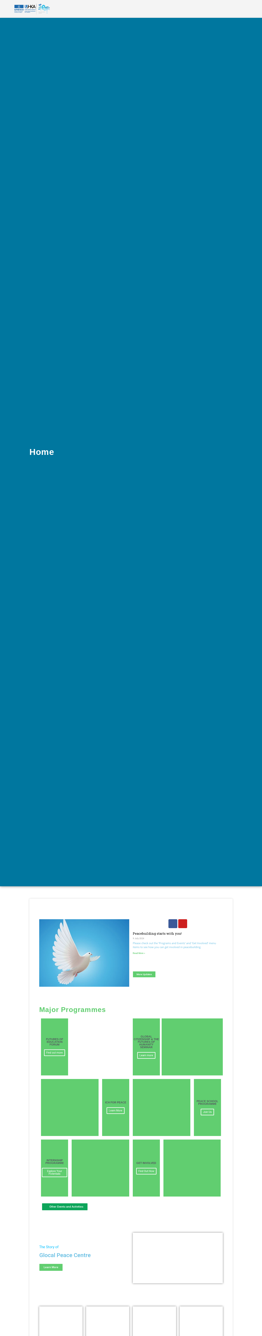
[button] (177, 1258)
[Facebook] (172, 923)
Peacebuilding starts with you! (157, 933)
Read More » (139, 953)
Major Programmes (72, 1009)
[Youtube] (182, 923)
